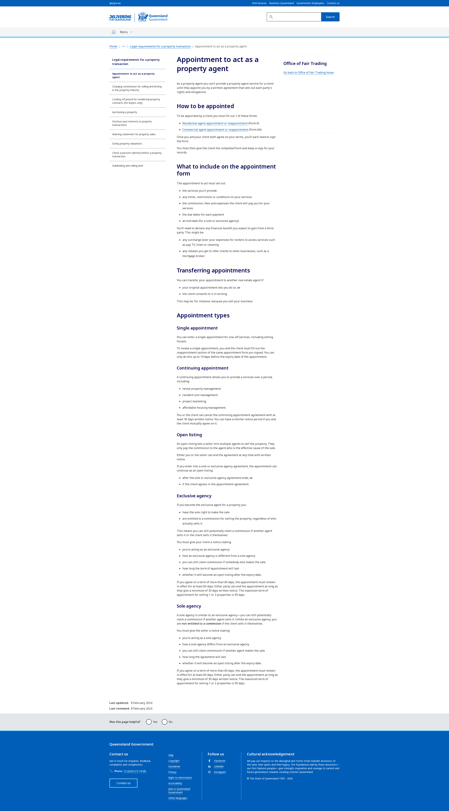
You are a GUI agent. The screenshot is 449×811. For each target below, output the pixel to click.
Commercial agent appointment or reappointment (215, 129)
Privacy (172, 772)
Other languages (177, 798)
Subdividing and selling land (127, 165)
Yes (155, 722)
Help (170, 755)
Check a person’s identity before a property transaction (137, 154)
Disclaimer (174, 766)
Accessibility (175, 783)
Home (113, 46)
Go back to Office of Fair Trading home (308, 72)
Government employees (310, 3)
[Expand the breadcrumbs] (123, 46)
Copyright (173, 760)
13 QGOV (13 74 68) (134, 771)
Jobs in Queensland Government (179, 790)
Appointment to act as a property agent (133, 75)
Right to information (180, 777)
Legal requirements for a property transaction (160, 46)
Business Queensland (281, 3)
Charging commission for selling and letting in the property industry (137, 88)
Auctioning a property (124, 112)
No (171, 722)
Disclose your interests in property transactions (132, 123)
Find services (259, 3)
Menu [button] (124, 32)
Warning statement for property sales (134, 134)
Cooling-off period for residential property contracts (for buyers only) (136, 101)
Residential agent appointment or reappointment (215, 123)
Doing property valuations (127, 143)
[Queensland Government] (138, 17)
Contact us (333, 3)
